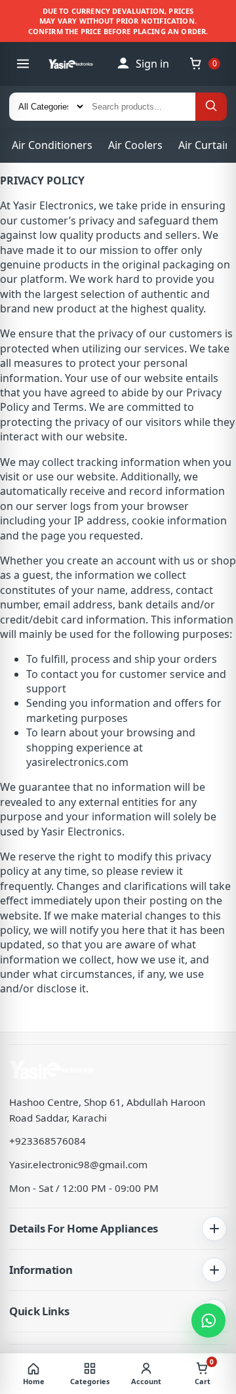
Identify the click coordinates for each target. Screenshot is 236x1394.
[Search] (211, 107)
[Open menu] (23, 63)
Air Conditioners (52, 145)
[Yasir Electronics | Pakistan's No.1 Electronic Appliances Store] (75, 64)
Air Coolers (135, 145)
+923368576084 (47, 1140)
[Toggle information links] (214, 1269)
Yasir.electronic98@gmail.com (78, 1164)
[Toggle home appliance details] (214, 1228)
